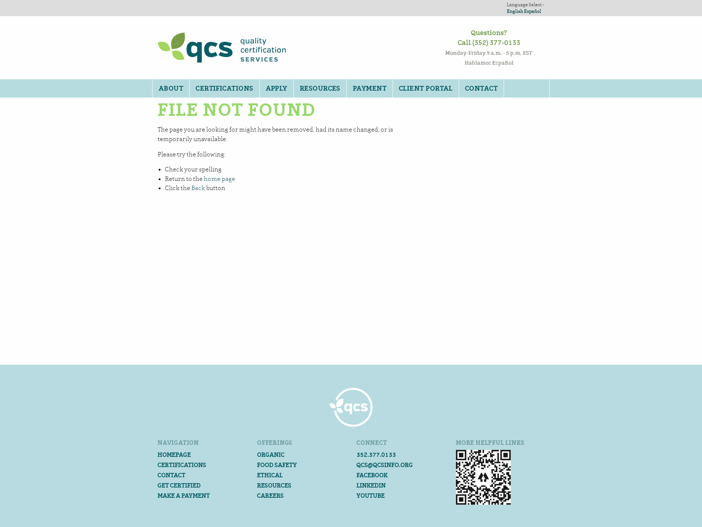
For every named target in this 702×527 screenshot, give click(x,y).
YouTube (370, 496)
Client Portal (426, 88)
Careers (270, 496)
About (171, 88)
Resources (320, 88)
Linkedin (371, 485)
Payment (369, 88)
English (515, 11)
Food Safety (277, 465)
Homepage (174, 455)
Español (532, 11)
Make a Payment (184, 496)
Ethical (270, 475)
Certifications (224, 88)
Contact (481, 88)
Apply (276, 88)
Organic (270, 455)
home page (219, 179)
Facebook (372, 475)
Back (198, 188)
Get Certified (179, 485)
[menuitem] (170, 88)
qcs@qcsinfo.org (384, 465)
